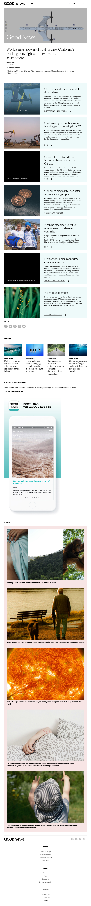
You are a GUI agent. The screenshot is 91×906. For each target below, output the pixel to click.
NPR (46, 145)
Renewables (69, 71)
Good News (11, 62)
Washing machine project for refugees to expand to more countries (60, 228)
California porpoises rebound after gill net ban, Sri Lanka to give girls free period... (78, 366)
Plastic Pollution (45, 854)
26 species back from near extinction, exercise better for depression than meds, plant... (56, 367)
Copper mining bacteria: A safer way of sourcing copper (62, 192)
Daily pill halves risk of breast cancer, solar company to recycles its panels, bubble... (12, 366)
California (11, 71)
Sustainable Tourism (45, 857)
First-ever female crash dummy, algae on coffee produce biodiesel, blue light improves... (34, 366)
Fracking (46, 71)
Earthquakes (36, 71)
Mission (45, 873)
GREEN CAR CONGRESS (53, 213)
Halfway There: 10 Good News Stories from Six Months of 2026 (31, 583)
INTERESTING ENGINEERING (55, 111)
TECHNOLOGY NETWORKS (54, 281)
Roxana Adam (14, 68)
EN (74, 3)
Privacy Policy (45, 894)
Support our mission (45, 882)
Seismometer (13, 73)
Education (45, 860)
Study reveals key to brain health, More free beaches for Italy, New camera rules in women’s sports (45, 642)
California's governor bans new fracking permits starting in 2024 (62, 124)
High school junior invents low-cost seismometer (61, 260)
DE (70, 3)
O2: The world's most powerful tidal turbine (61, 90)
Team (46, 876)
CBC (46, 179)
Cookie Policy (45, 897)
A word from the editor (53, 315)
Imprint (45, 900)
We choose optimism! (56, 292)
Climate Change (23, 71)
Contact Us (45, 879)
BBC (46, 247)
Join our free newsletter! (13, 391)
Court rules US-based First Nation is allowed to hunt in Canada (59, 160)
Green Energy (57, 71)
